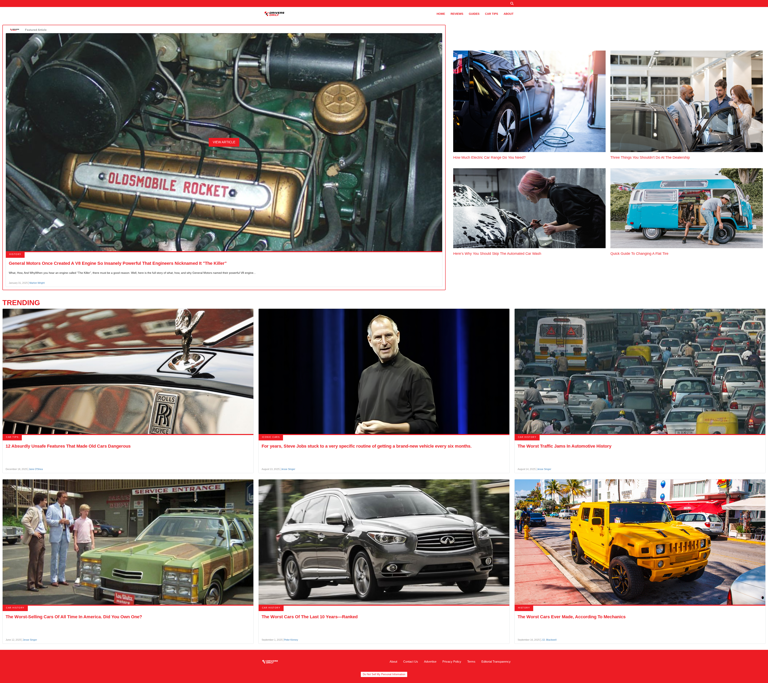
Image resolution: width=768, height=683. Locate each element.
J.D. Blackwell (549, 639)
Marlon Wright (37, 283)
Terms (471, 661)
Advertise (430, 661)
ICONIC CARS (271, 437)
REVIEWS (457, 13)
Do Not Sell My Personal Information (384, 674)
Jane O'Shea (36, 469)
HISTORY (15, 254)
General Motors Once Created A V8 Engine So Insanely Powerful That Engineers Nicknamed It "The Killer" (118, 263)
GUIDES (474, 13)
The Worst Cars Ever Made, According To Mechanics (572, 616)
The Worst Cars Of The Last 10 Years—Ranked (310, 616)
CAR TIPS (491, 13)
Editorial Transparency (496, 661)
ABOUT (509, 13)
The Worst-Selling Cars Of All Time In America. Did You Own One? (74, 616)
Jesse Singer (288, 469)
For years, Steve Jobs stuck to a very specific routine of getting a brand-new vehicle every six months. (367, 446)
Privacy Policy (451, 661)
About (393, 661)
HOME (441, 13)
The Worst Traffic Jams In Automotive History (564, 446)
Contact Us (410, 661)
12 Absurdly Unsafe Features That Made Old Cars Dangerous (68, 446)
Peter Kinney (291, 639)
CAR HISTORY (527, 437)
